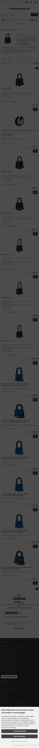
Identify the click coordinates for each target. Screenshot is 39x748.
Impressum (34, 745)
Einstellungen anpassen (20, 741)
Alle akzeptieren (19, 731)
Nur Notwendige (19, 736)
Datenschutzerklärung (20, 745)
